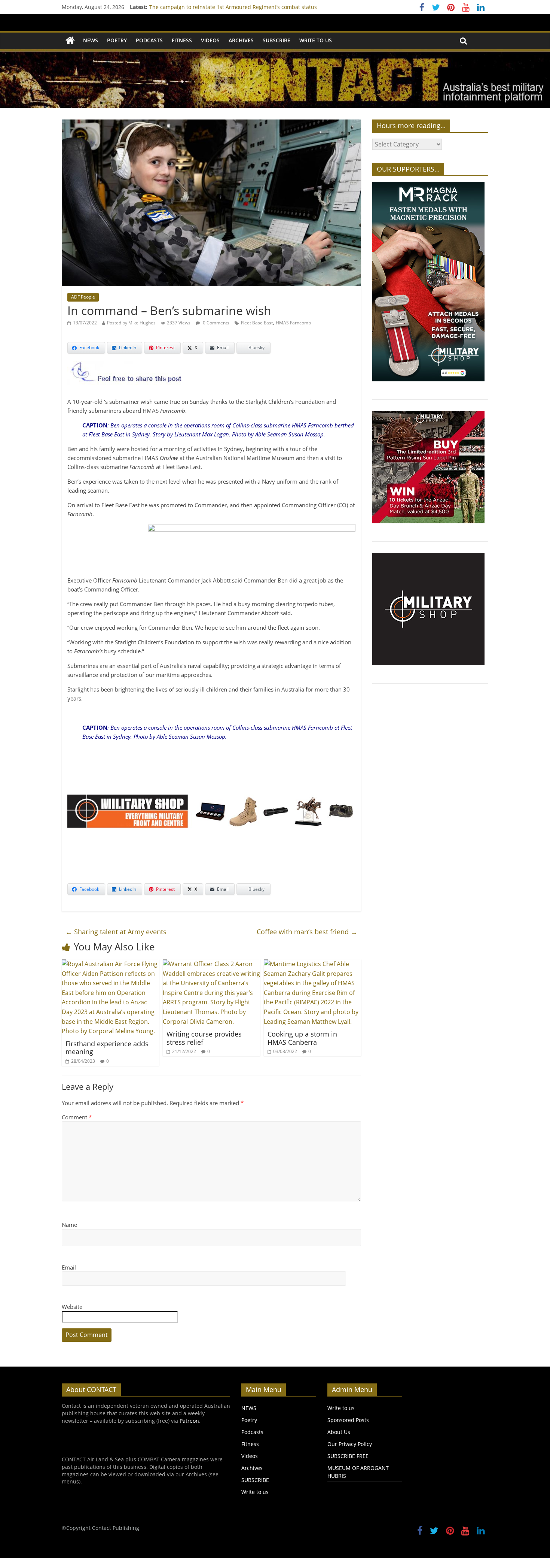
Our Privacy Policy (349, 1443)
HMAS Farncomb (293, 323)
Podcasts (149, 40)
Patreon (189, 1420)
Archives (241, 40)
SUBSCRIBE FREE (348, 1455)
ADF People (83, 297)
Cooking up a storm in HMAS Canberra (302, 1038)
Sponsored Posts (348, 1420)
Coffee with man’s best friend (307, 931)
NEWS (90, 40)
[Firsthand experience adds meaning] (110, 964)
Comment (77, 1117)
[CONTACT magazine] (70, 41)
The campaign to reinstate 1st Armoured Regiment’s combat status (233, 6)
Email (69, 1267)
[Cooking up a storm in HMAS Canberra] (312, 964)
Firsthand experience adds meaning (107, 1047)
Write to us (315, 40)
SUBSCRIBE (276, 40)
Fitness (182, 40)
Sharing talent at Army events (115, 931)
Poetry (117, 40)
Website (72, 1306)
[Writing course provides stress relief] (211, 964)
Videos (210, 40)
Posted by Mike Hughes (131, 323)
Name (69, 1224)
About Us (338, 1432)
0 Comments (215, 323)
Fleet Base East (257, 323)
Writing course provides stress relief (204, 1038)
